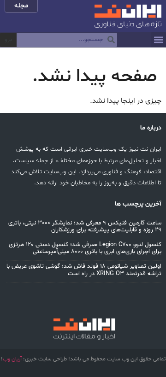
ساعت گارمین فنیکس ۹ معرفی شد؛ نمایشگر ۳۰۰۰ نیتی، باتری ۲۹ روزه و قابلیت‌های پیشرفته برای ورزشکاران (84, 227)
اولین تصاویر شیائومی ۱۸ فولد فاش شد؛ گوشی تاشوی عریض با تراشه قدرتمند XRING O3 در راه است (83, 270)
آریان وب (12, 359)
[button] (158, 39)
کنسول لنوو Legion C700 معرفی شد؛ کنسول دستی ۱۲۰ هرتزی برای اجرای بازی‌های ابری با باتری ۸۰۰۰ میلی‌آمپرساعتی (85, 248)
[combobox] (67, 40)
